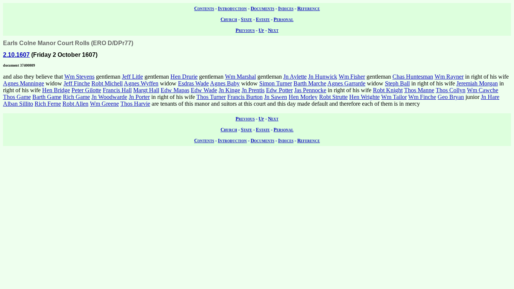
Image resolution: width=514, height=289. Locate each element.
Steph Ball (397, 83)
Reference (308, 8)
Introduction (232, 8)
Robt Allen (75, 103)
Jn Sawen (275, 97)
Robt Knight (388, 90)
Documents (262, 8)
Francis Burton (245, 97)
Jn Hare (490, 97)
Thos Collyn (450, 90)
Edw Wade (204, 90)
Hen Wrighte (364, 97)
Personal (283, 19)
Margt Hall (146, 90)
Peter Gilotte (86, 90)
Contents (204, 8)
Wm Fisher (352, 76)
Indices (285, 8)
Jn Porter (139, 97)
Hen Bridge (56, 90)
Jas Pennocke (310, 90)
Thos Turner (211, 97)
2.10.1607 (16, 55)
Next (273, 30)
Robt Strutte (333, 97)
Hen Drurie (184, 76)
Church (229, 19)
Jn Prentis (253, 90)
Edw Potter (279, 90)
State (246, 19)
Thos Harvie (135, 103)
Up (261, 30)
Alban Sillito (18, 103)
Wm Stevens (79, 76)
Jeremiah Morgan (477, 83)
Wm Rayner (449, 76)
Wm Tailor (394, 97)
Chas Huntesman (412, 76)
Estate (263, 19)
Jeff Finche (77, 83)
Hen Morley (303, 97)
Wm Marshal (240, 76)
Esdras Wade (193, 83)
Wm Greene (104, 103)
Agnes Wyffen (141, 83)
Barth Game (46, 97)
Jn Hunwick (322, 76)
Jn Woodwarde (109, 97)
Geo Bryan (451, 97)
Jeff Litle (132, 76)
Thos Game (17, 97)
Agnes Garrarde (346, 83)
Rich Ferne (48, 103)
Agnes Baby (225, 83)
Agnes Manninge (23, 83)
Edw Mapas (175, 90)
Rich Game (76, 97)
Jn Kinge (229, 90)
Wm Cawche (482, 90)
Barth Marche (309, 83)
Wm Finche (422, 97)
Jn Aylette (295, 76)
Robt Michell (107, 83)
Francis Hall (117, 90)
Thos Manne (419, 90)
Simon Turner (275, 83)
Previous (245, 30)
